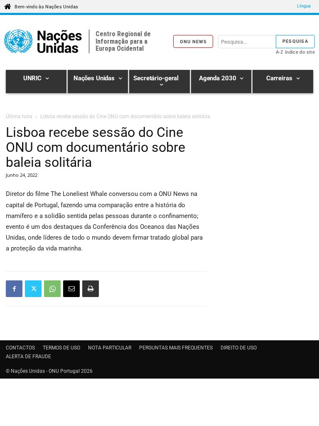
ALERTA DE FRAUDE (28, 356)
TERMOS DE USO (61, 348)
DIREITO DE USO (239, 348)
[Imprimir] (90, 288)
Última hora (19, 116)
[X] (33, 288)
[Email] (71, 288)
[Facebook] (14, 288)
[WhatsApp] (52, 288)
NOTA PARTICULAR (109, 348)
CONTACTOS (20, 348)
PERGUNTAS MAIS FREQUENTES (176, 348)
